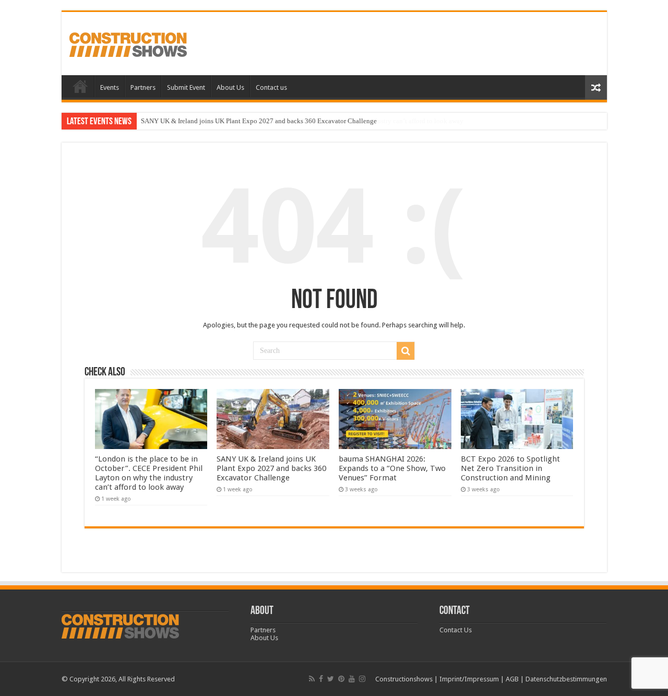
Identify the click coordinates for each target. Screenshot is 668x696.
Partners (143, 87)
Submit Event (186, 87)
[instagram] (362, 679)
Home (80, 86)
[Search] (405, 351)
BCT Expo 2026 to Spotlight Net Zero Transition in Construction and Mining (510, 468)
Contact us (271, 87)
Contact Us (455, 630)
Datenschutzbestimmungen (566, 679)
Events (109, 87)
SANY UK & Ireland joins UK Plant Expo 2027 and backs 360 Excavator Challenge (259, 121)
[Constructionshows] (128, 42)
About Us (230, 87)
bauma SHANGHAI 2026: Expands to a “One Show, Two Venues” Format (392, 468)
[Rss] (312, 679)
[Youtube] (352, 679)
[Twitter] (330, 679)
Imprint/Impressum (469, 679)
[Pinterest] (341, 679)
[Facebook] (321, 679)
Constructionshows (404, 679)
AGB (512, 679)
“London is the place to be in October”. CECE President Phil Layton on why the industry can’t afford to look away (148, 473)
